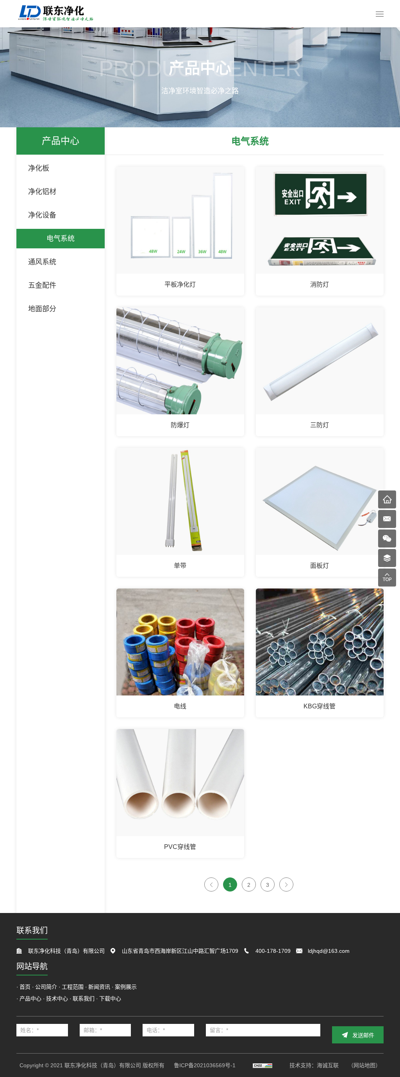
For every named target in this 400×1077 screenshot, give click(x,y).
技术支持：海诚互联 (314, 1065)
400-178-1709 (273, 951)
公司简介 (46, 987)
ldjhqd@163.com (329, 951)
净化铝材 (42, 192)
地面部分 (42, 309)
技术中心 (57, 998)
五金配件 (42, 285)
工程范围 (73, 987)
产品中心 (30, 998)
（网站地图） (364, 1065)
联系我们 (84, 998)
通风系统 (42, 262)
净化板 (38, 168)
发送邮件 (363, 1035)
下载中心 (110, 998)
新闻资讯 (99, 987)
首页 (25, 987)
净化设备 (42, 215)
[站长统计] (262, 1065)
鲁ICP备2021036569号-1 (205, 1065)
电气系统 (60, 239)
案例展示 (126, 987)
